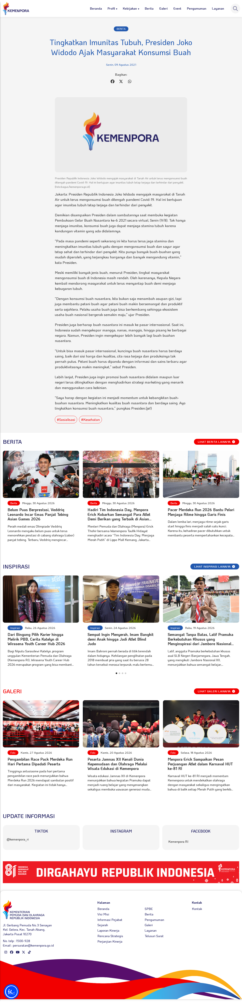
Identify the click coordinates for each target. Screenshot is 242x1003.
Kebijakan (130, 8)
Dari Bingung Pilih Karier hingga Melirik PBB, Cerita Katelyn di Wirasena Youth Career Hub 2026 (36, 639)
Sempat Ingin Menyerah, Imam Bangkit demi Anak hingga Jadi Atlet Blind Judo (121, 639)
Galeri (163, 8)
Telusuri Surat (154, 936)
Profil (111, 8)
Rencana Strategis (110, 936)
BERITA (121, 29)
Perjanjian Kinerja (109, 941)
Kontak (197, 909)
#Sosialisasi (66, 419)
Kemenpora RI (178, 841)
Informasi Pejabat (109, 919)
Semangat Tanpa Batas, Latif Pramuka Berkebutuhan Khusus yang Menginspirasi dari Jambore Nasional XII (200, 641)
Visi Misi (103, 914)
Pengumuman (196, 8)
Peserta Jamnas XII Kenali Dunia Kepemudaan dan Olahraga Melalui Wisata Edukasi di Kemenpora (117, 764)
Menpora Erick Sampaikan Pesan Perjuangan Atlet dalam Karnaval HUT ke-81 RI (200, 764)
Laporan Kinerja (108, 930)
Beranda (96, 8)
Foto (13, 752)
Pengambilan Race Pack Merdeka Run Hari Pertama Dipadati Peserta (40, 761)
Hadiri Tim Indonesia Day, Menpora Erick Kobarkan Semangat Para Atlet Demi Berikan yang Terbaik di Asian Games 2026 (119, 516)
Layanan (218, 8)
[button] (116, 673)
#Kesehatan (90, 419)
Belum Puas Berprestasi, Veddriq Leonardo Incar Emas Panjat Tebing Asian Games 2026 (38, 514)
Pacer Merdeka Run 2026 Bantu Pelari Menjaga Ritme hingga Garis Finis (201, 512)
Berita (149, 8)
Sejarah (102, 925)
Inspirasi (15, 628)
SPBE (149, 909)
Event (177, 8)
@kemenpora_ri (18, 839)
